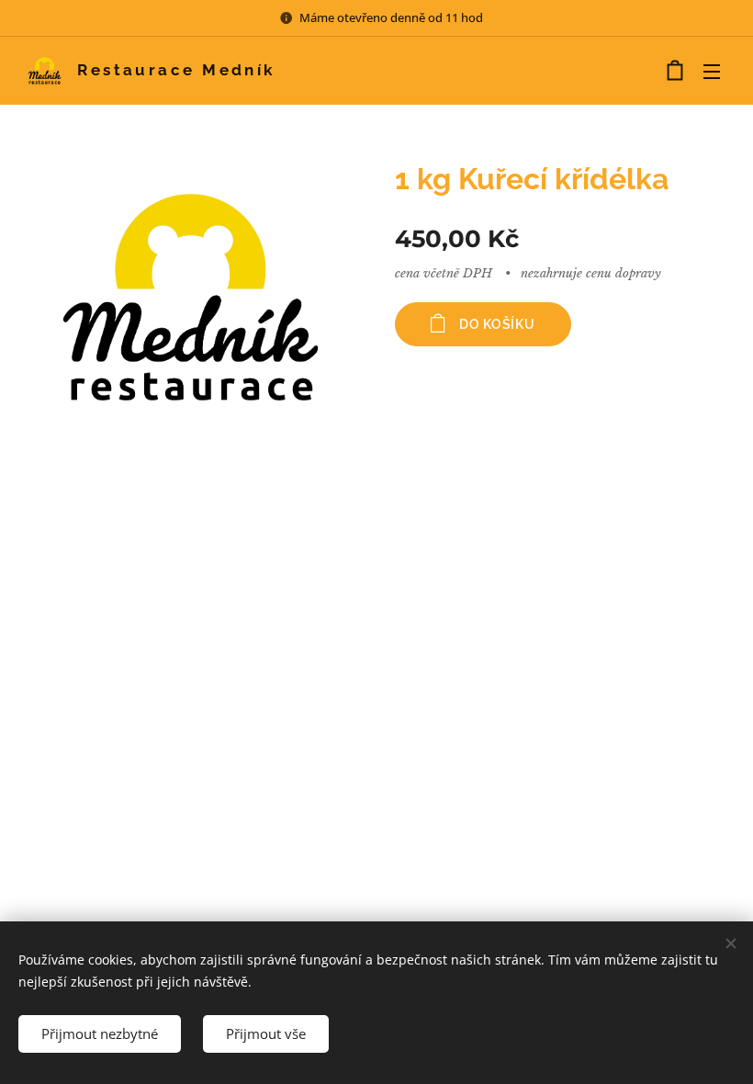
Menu (711, 70)
